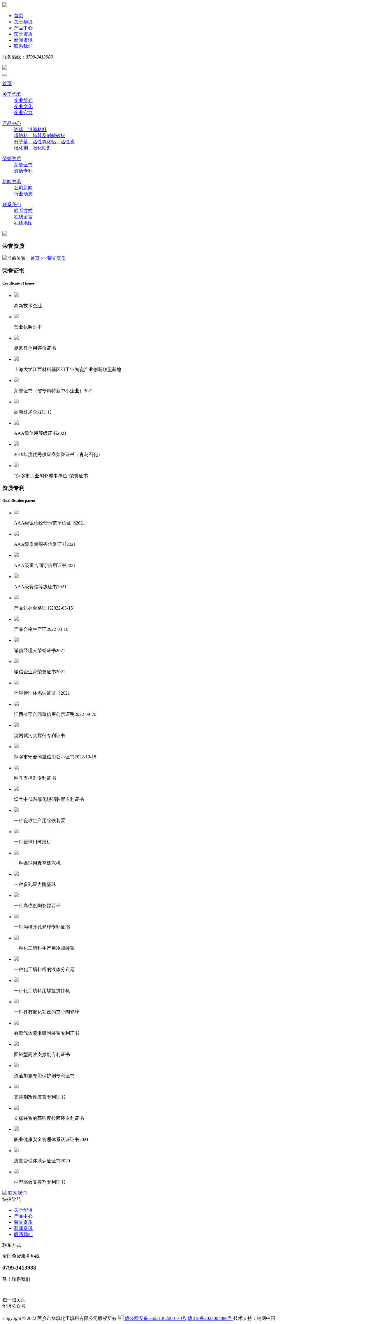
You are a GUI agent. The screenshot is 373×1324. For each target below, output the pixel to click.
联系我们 (23, 46)
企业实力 (23, 112)
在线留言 (23, 216)
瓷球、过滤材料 (30, 129)
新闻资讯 (23, 40)
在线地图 (23, 222)
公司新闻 (23, 187)
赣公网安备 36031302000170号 (155, 1318)
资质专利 (23, 170)
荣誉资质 (23, 33)
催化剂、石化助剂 (32, 147)
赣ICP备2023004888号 (210, 1318)
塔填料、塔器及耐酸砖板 (39, 135)
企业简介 (23, 100)
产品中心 (23, 27)
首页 (18, 15)
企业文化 (23, 106)
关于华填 (23, 21)
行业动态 (23, 193)
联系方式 (23, 210)
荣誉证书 (23, 164)
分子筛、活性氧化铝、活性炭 (44, 141)
